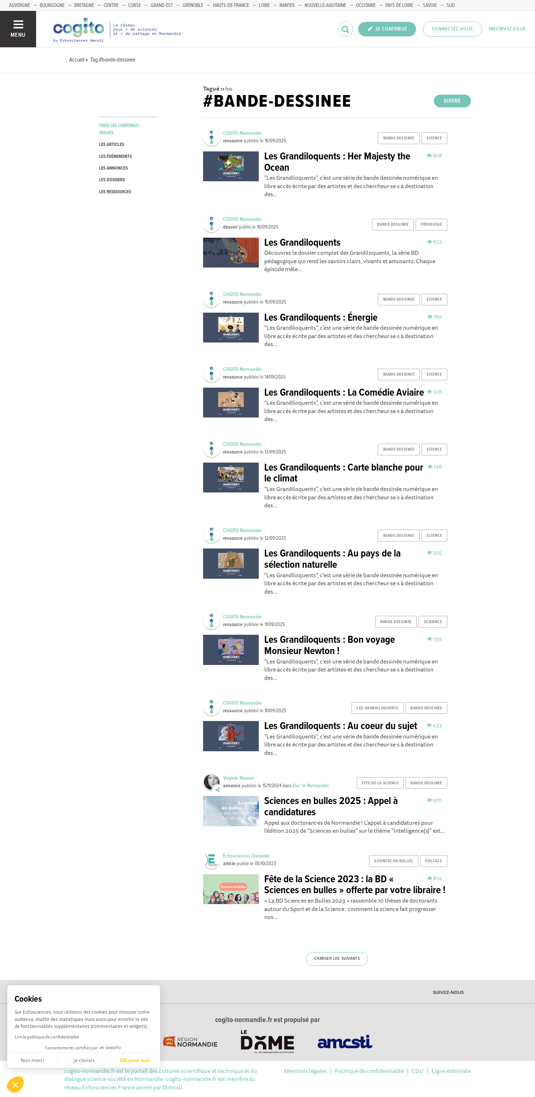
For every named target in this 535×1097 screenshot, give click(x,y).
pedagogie (431, 224)
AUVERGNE (19, 5)
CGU (418, 1071)
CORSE (134, 5)
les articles (111, 145)
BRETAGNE (84, 5)
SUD (451, 5)
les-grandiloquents (377, 708)
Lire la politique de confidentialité (47, 1036)
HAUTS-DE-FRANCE (231, 5)
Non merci (32, 1060)
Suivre (452, 101)
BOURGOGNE (52, 5)
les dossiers (112, 180)
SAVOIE (430, 5)
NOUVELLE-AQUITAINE (325, 5)
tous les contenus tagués (119, 129)
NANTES (287, 5)
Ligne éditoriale (451, 1071)
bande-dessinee (399, 138)
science (434, 138)
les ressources (115, 192)
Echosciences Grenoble (246, 856)
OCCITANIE (366, 5)
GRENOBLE (193, 5)
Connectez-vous (452, 29)
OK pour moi (135, 1060)
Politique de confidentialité (369, 1071)
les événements (115, 157)
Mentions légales (305, 1071)
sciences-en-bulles (393, 861)
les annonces (113, 168)
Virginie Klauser (238, 778)
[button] (15, 1084)
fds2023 (433, 861)
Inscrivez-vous (507, 29)
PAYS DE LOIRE (399, 5)
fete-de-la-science (380, 783)
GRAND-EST (162, 5)
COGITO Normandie (242, 133)
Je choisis (83, 1060)
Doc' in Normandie (311, 786)
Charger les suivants (337, 959)
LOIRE (264, 5)
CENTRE (111, 5)
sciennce (433, 622)
